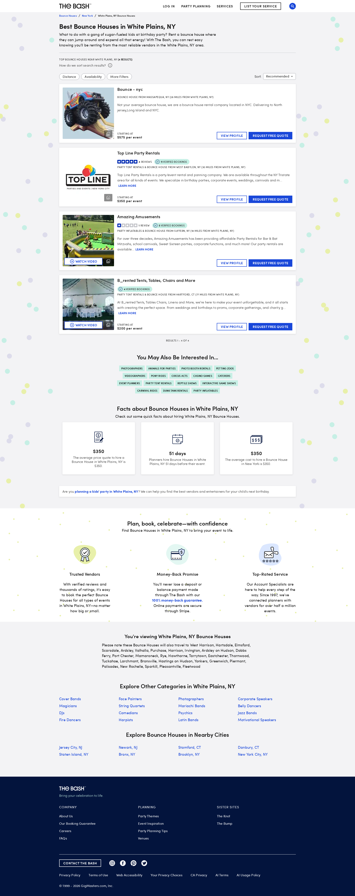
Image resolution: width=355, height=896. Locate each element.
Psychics (185, 712)
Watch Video (86, 261)
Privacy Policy (69, 875)
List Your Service (260, 6)
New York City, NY (253, 754)
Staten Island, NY (73, 754)
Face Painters (130, 698)
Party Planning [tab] (196, 6)
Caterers (224, 375)
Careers (65, 831)
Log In (169, 6)
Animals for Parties (162, 368)
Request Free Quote (270, 135)
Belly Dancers (249, 705)
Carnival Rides (147, 390)
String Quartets (132, 705)
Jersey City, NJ (70, 747)
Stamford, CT (189, 747)
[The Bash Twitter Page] (144, 863)
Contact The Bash (80, 863)
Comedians (128, 712)
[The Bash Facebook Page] (123, 863)
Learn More (127, 186)
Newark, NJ (128, 747)
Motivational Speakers (257, 719)
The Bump (224, 823)
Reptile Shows (187, 383)
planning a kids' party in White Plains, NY (106, 491)
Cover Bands (70, 698)
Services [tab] (225, 6)
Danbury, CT (248, 747)
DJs (62, 712)
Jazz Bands (247, 712)
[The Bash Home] (75, 6)
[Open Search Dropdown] (292, 6)
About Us (66, 816)
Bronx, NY (127, 754)
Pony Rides (158, 375)
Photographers (132, 368)
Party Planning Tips (153, 831)
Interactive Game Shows (219, 383)
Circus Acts (180, 375)
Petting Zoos (225, 368)
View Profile (232, 135)
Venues (143, 838)
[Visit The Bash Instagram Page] (112, 863)
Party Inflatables (206, 390)
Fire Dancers (70, 719)
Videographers (135, 375)
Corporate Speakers (255, 698)
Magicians (68, 705)
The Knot (223, 816)
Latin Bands (188, 719)
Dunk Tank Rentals (175, 390)
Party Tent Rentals (159, 383)
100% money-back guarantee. (177, 600)
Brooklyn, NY (189, 754)
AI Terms (222, 875)
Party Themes (148, 816)
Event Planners (129, 383)
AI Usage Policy (248, 875)
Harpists (126, 719)
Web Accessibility (129, 875)
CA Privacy (199, 875)
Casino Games (202, 375)
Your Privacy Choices (166, 875)
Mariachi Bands (191, 705)
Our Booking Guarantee (77, 823)
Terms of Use (98, 875)
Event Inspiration (151, 823)
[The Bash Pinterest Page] (133, 863)
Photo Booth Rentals (195, 368)
